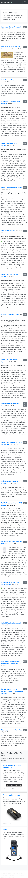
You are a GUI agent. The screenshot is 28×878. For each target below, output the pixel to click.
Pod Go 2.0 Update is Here (10, 314)
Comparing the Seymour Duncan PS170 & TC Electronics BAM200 (12, 691)
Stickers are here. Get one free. (11, 730)
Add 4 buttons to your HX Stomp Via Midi (12, 766)
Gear (25, 101)
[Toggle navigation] (24, 2)
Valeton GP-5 (8, 830)
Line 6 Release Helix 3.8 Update (11, 187)
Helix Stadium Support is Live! (11, 80)
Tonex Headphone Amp (11, 795)
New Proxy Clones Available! (11, 27)
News (24, 27)
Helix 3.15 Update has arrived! (11, 623)
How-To (24, 404)
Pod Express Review (8, 231)
